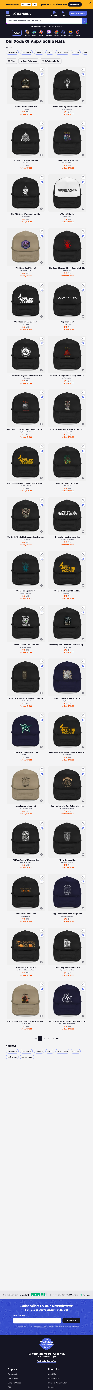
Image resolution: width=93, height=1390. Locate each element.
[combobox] (44, 21)
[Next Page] (57, 1038)
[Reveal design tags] (41, 101)
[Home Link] (22, 13)
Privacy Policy (41, 1326)
